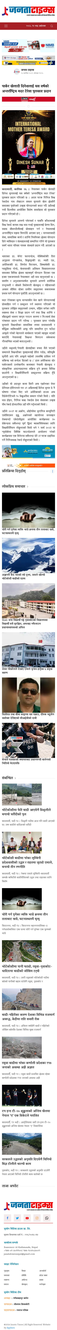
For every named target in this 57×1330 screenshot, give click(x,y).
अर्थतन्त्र (24, 1280)
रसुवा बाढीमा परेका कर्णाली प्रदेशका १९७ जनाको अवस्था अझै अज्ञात (26, 1065)
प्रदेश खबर (43, 1276)
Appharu (11, 1328)
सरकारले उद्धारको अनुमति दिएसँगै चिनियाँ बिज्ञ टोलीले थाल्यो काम (27, 1162)
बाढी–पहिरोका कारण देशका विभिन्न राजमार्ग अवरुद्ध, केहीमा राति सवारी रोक (28, 1017)
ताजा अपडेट (10, 1186)
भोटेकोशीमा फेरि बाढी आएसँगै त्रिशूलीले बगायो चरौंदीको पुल (26, 812)
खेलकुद (24, 1285)
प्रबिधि (24, 1276)
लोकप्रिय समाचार (13, 486)
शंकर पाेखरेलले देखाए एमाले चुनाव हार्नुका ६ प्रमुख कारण (27, 671)
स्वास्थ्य (6, 1280)
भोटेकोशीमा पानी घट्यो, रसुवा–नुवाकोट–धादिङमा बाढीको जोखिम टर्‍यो (27, 969)
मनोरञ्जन (42, 1285)
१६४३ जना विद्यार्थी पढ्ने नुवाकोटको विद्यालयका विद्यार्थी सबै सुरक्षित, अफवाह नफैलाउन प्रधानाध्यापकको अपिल (25, 624)
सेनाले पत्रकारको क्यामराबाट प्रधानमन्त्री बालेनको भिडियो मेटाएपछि (26, 761)
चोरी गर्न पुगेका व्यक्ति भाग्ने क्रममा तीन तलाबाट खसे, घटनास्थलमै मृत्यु (28, 531)
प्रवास (41, 1280)
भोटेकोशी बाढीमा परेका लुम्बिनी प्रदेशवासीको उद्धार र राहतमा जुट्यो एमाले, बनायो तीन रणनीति (27, 862)
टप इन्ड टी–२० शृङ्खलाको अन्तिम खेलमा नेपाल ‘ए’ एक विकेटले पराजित (26, 1113)
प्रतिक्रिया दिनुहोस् (14, 471)
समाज (6, 1285)
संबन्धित (7, 778)
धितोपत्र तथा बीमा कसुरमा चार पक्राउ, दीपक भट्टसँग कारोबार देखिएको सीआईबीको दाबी (28, 716)
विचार (24, 1271)
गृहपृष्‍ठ (6, 1271)
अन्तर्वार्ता (42, 1271)
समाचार (6, 1276)
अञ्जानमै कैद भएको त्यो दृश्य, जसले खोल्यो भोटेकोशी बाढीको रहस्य (23, 577)
